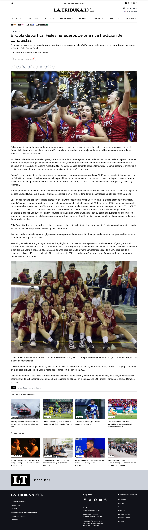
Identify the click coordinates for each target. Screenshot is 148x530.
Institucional (15, 505)
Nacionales (66, 18)
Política (49, 18)
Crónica (121, 503)
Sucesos (33, 18)
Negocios (97, 18)
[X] (90, 500)
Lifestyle (114, 18)
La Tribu (121, 521)
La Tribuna (122, 499)
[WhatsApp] (105, 500)
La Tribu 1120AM (124, 518)
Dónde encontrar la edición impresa (24, 512)
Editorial (130, 18)
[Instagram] (85, 500)
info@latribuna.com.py (91, 510)
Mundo (82, 19)
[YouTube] (100, 500)
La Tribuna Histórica (18, 501)
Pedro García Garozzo (40, 52)
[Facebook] (95, 500)
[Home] (74, 10)
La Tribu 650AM (124, 514)
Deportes (17, 18)
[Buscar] (12, 3)
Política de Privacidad (18, 516)
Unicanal (121, 510)
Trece (120, 507)
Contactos (15, 520)
